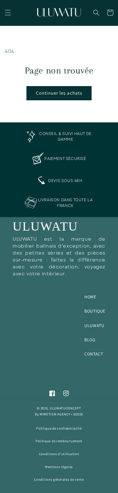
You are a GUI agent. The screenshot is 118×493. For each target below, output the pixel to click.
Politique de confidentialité (59, 428)
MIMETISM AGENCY (55, 414)
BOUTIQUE (94, 311)
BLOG (89, 340)
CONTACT (93, 354)
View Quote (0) (111, 37)
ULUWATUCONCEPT (65, 408)
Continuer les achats (59, 93)
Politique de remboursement (59, 441)
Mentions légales (59, 467)
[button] (8, 13)
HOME (90, 297)
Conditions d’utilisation (59, 454)
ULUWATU (94, 325)
